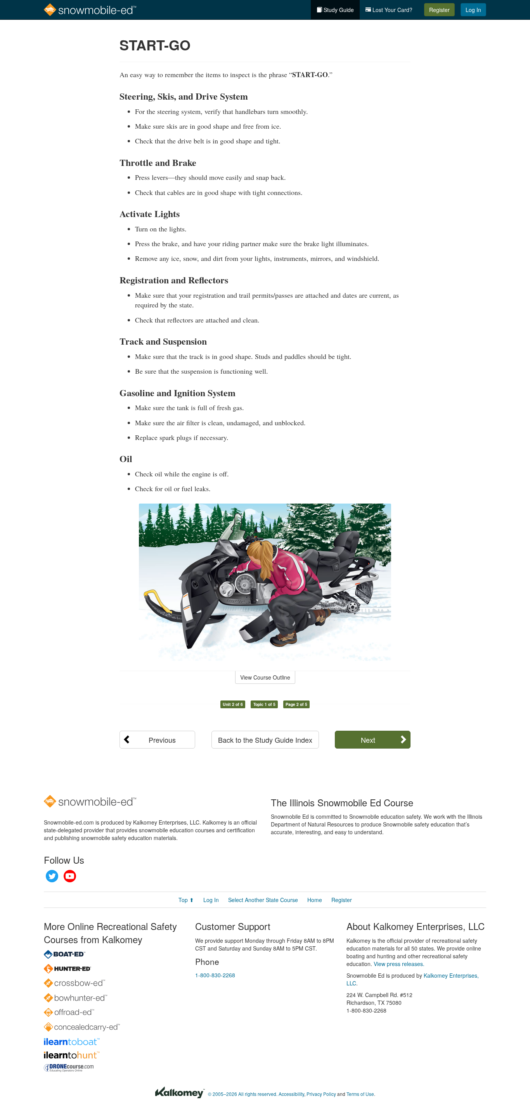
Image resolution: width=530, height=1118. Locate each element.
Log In (473, 10)
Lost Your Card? (391, 10)
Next (368, 740)
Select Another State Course (263, 900)
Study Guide (338, 10)
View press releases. (399, 964)
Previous (162, 740)
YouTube (70, 876)
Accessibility (291, 1093)
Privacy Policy (321, 1093)
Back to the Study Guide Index (265, 740)
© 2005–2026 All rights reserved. (242, 1093)
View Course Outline (265, 677)
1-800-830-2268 (215, 975)
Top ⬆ (186, 900)
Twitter (52, 876)
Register (439, 10)
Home (314, 900)
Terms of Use (360, 1093)
